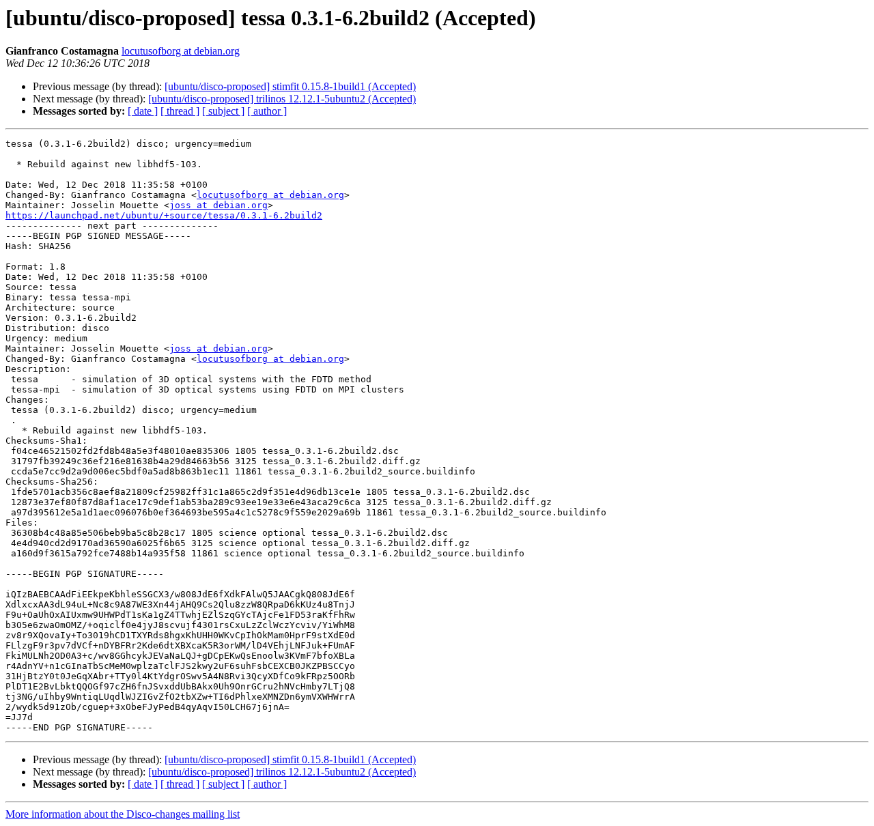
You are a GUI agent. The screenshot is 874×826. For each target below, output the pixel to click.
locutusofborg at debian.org (181, 51)
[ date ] (143, 111)
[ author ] (267, 111)
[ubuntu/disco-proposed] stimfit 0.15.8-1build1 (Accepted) (290, 86)
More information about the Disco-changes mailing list (122, 814)
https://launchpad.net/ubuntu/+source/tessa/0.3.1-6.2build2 (163, 215)
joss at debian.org (218, 205)
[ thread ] (179, 111)
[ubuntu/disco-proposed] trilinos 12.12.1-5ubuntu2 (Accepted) (282, 98)
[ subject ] (223, 111)
